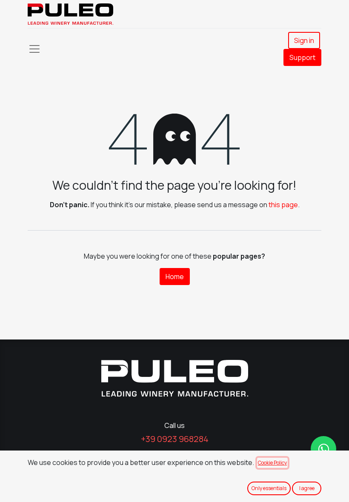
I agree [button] (307, 488)
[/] (174, 378)
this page (283, 204)
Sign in (304, 40)
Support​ (302, 57)
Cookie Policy (272, 462)
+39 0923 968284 (175, 439)
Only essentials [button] (269, 488)
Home (175, 276)
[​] (323, 449)
